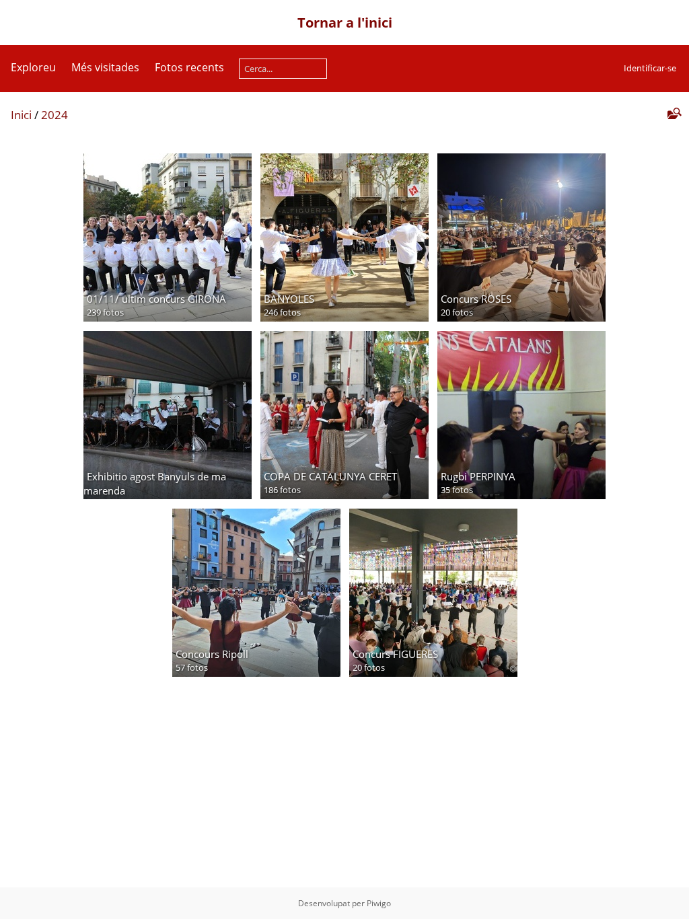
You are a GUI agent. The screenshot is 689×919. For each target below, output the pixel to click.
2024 (54, 114)
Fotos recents (189, 67)
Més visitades (105, 67)
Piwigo (379, 903)
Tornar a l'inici (344, 22)
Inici (21, 114)
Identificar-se (650, 68)
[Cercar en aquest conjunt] (673, 114)
